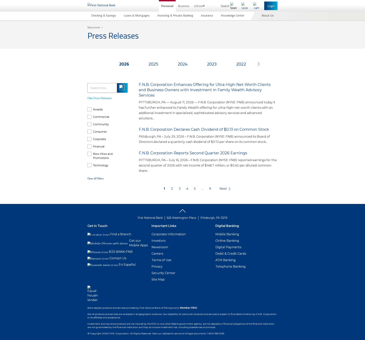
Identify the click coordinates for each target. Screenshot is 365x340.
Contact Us (118, 258)
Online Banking (227, 241)
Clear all (95, 178)
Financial (98, 146)
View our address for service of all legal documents (179, 333)
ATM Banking (225, 260)
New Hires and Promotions (103, 156)
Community (101, 124)
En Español (127, 264)
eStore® (199, 6)
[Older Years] (252, 63)
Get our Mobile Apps (138, 243)
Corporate (99, 139)
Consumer (100, 131)
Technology (100, 165)
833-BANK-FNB (121, 252)
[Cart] (256, 5)
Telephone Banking (230, 266)
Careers (157, 253)
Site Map (158, 279)
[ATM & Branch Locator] (244, 5)
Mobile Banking (227, 234)
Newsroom (160, 247)
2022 (241, 63)
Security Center (163, 273)
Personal (167, 6)
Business (184, 6)
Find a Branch (120, 234)
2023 (212, 63)
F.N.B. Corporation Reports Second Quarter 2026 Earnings (193, 153)
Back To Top (182, 212)
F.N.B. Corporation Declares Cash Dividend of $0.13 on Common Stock (204, 129)
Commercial (101, 117)
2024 (182, 63)
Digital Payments (228, 247)
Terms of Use (161, 260)
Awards (98, 109)
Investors (158, 241)
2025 (153, 63)
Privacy (157, 266)
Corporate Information (169, 234)
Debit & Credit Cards (230, 253)
